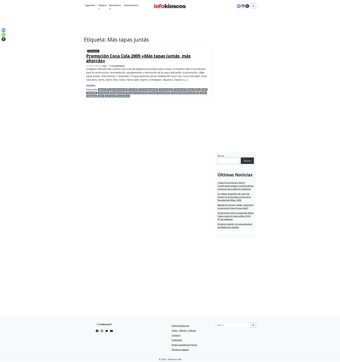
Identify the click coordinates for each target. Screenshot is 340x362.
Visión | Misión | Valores (184, 330)
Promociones (93, 51)
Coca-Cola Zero (180, 90)
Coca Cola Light (166, 90)
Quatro (203, 93)
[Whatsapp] (4, 35)
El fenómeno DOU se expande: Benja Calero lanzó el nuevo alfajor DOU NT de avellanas (236, 216)
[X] (247, 6)
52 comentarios (118, 65)
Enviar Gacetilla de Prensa (184, 344)
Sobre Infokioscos (180, 325)
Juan (104, 65)
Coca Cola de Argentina (148, 90)
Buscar (221, 155)
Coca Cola (133, 90)
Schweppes (91, 96)
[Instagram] (243, 6)
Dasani (191, 90)
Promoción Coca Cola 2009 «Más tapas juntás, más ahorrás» (138, 58)
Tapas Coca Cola (123, 96)
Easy (197, 90)
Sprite (101, 96)
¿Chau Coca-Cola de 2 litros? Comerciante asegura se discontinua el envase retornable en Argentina (236, 185)
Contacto (176, 335)
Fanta (204, 90)
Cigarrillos (90, 5)
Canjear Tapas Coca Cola (117, 90)
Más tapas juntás (117, 93)
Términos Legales (180, 349)
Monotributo (115, 7)
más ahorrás (103, 93)
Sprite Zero (110, 96)
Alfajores (102, 7)
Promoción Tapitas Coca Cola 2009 (185, 93)
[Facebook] (239, 6)
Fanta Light (91, 93)
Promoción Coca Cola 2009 (137, 93)
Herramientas (131, 5)
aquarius (102, 90)
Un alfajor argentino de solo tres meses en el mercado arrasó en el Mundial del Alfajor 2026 (234, 197)
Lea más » (91, 85)
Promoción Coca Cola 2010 (159, 93)
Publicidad (177, 340)
